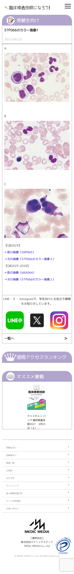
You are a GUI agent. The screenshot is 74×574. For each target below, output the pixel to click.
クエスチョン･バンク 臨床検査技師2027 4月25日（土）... (36, 422)
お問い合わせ (12, 508)
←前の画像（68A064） (20, 273)
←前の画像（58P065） (19, 252)
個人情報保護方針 (14, 493)
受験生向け (11, 447)
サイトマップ (12, 485)
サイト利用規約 (13, 500)
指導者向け (11, 455)
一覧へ (9, 338)
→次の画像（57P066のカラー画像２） (30, 259)
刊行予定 (10, 478)
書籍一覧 (10, 462)
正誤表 (9, 470)
